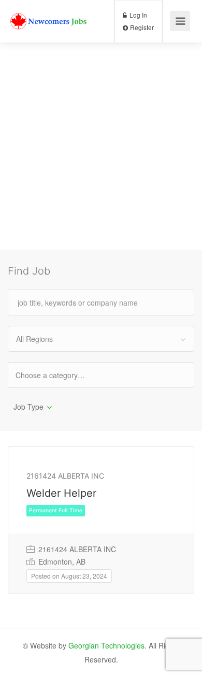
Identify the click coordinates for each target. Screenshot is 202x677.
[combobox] (101, 339)
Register (141, 27)
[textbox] (59, 374)
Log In (137, 14)
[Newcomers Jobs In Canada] (49, 13)
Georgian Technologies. (107, 645)
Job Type (28, 406)
